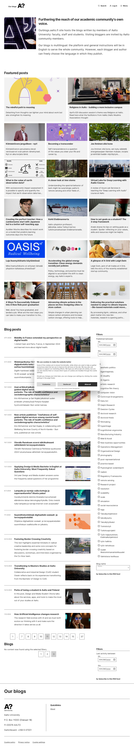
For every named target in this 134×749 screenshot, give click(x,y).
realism (103, 472)
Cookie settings (39, 742)
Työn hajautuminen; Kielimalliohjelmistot (109, 536)
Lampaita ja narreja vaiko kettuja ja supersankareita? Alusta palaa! (31, 492)
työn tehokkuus (107, 545)
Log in (114, 6)
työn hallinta (105, 541)
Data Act (104, 401)
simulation (105, 501)
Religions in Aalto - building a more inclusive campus (96, 107)
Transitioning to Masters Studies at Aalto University (34, 567)
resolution (104, 489)
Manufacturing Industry (110, 434)
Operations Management (111, 447)
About (52, 709)
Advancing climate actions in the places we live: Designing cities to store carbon (65, 305)
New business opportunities (112, 443)
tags (102, 510)
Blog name (101, 564)
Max (99, 351)
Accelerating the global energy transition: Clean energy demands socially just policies (65, 263)
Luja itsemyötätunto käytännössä (23, 260)
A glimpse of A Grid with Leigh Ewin (108, 260)
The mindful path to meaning (20, 107)
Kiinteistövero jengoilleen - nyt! (21, 144)
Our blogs (12, 6)
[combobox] (113, 567)
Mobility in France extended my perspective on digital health (38, 339)
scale (102, 497)
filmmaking (105, 422)
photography (106, 455)
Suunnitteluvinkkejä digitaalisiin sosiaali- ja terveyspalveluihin (35, 516)
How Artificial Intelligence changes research (36, 614)
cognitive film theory (109, 388)
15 (73, 636)
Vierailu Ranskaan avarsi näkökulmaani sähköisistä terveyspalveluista (34, 443)
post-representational (110, 459)
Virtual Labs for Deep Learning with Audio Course (109, 181)
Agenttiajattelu (106, 372)
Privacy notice (24, 742)
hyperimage (105, 426)
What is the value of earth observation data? (19, 181)
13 (61, 636)
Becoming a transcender (60, 144)
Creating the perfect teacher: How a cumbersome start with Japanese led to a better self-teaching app (24, 222)
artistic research (107, 384)
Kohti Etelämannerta (58, 219)
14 (67, 636)
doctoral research (108, 413)
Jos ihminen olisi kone (102, 144)
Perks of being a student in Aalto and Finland (36, 590)
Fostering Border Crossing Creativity (32, 539)
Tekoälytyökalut (107, 522)
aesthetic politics (107, 367)
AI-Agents (104, 380)
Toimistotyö (105, 526)
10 (41, 636)
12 (54, 636)
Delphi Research (107, 405)
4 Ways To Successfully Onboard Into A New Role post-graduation (22, 303)
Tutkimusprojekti (107, 530)
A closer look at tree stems (61, 180)
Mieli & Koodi (106, 438)
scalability (104, 493)
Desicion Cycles (107, 409)
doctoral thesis (107, 418)
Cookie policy (9, 742)
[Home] (9, 707)
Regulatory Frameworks (111, 476)
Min (99, 341)
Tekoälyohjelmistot (108, 514)
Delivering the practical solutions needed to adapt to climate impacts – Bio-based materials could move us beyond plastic (109, 305)
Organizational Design (110, 451)
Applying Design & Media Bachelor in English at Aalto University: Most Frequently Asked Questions (38, 469)
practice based (107, 464)
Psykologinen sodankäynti (112, 468)
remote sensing (107, 480)
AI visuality (105, 376)
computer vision (107, 392)
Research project (108, 484)
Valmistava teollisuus (109, 556)
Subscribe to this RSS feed (109, 574)
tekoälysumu (106, 518)
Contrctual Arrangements (111, 397)
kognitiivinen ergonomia (111, 430)
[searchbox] (113, 567)
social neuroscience (109, 505)
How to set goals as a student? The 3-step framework (108, 220)
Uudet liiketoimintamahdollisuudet (112, 551)
